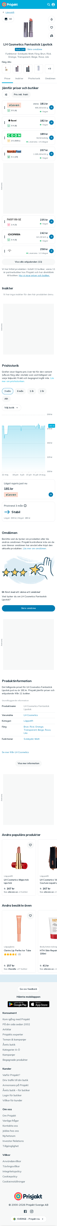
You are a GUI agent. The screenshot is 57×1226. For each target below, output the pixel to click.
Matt (37, 738)
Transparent (30, 729)
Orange (39, 726)
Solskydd (28, 738)
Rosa (48, 729)
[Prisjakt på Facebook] (25, 1211)
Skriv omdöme (34, 49)
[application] (28, 445)
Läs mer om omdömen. (35, 548)
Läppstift (10, 12)
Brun (26, 726)
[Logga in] (53, 4)
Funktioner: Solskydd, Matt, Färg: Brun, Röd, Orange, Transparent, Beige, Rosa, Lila (28, 55)
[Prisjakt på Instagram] (32, 1211)
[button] (8, 19)
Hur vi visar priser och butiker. (34, 275)
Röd (32, 726)
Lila (25, 733)
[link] (19, 868)
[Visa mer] (4, 107)
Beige (41, 729)
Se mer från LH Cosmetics (15, 752)
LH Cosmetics (31, 715)
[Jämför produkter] (51, 35)
